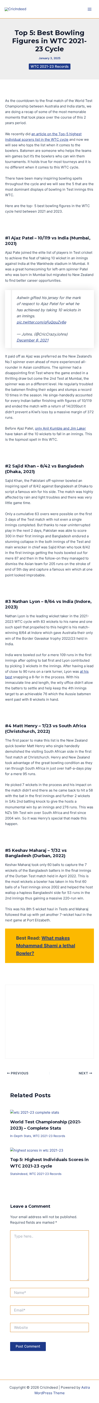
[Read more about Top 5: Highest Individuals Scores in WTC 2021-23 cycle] (36, 1150)
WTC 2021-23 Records (50, 66)
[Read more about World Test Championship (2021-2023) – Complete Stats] (34, 1112)
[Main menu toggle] (89, 9)
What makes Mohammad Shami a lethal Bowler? (45, 945)
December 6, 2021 (32, 340)
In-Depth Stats (20, 1136)
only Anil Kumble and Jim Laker (60, 428)
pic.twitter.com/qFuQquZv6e (41, 322)
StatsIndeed (18, 1174)
